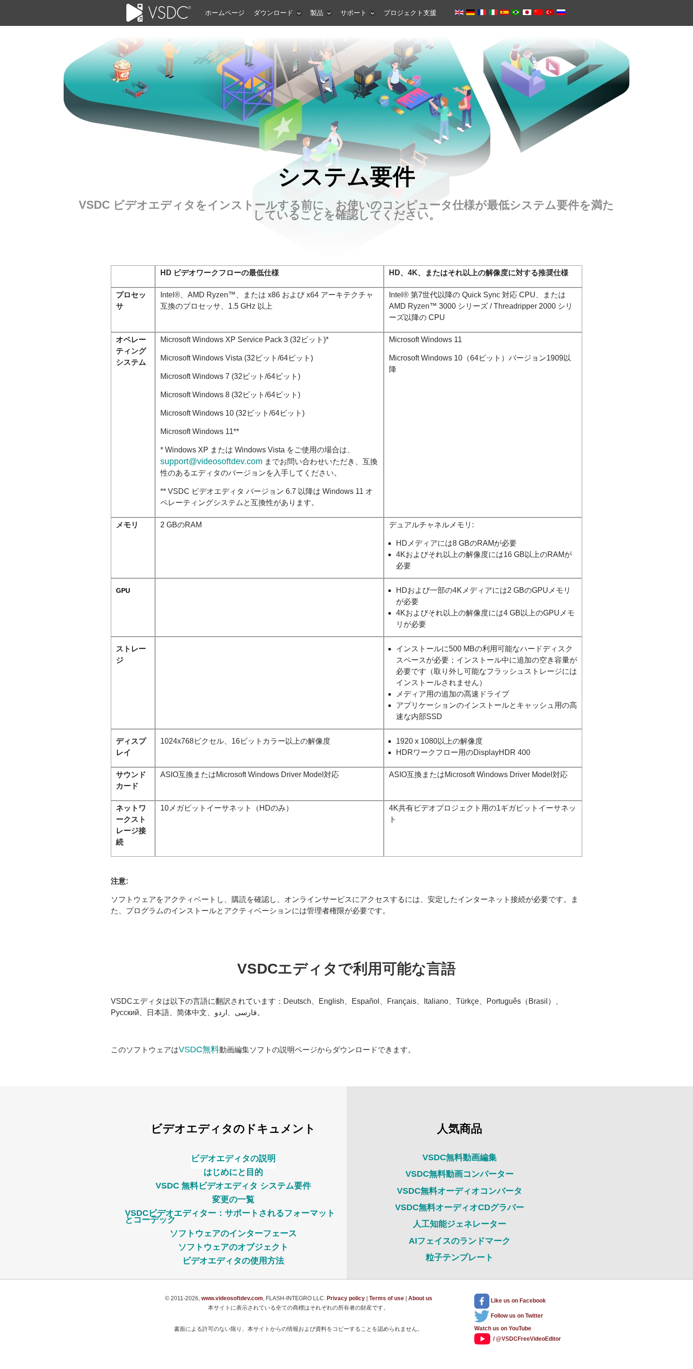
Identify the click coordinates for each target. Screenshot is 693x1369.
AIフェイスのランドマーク (460, 1241)
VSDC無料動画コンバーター (459, 1174)
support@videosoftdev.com (211, 461)
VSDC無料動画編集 (459, 1157)
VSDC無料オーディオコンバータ (459, 1191)
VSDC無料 (199, 1049)
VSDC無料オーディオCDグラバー (459, 1207)
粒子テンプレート (460, 1257)
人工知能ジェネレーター (459, 1224)
